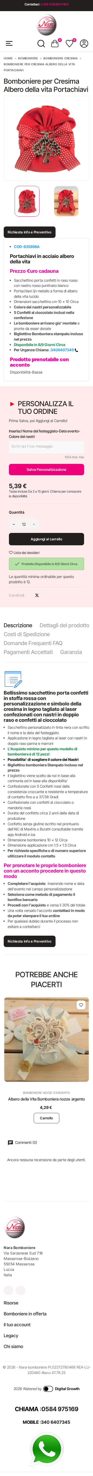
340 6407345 (55, 1422)
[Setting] (84, 44)
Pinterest (45, 595)
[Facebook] (20, 1290)
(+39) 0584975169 (54, 4)
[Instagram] (8, 1290)
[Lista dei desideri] (81, 1005)
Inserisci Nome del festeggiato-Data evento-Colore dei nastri (44, 434)
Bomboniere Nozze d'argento (46, 1093)
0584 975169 (59, 1409)
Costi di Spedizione (27, 634)
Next (85, 201)
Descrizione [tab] (18, 625)
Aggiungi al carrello (46, 539)
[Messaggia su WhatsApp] (46, 1449)
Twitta (36, 595)
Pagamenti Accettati (28, 652)
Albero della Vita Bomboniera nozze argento (46, 1099)
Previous (4, 201)
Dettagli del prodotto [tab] (64, 625)
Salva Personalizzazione (46, 469)
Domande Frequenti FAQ (33, 643)
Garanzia (71, 652)
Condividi (28, 595)
